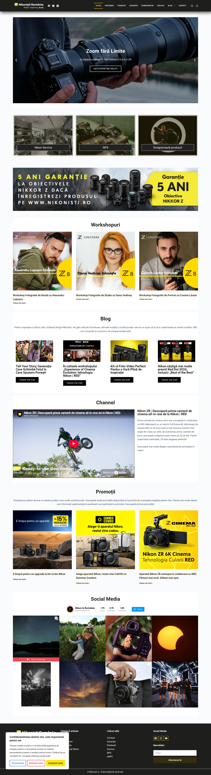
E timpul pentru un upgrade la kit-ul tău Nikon (39, 573)
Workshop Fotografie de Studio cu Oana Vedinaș (104, 295)
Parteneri (109, 6)
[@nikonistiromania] (70, 609)
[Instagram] (53, 6)
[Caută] (192, 6)
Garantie (133, 6)
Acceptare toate (55, 763)
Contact (182, 6)
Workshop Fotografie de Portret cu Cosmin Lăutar (168, 295)
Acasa (98, 6)
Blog (170, 6)
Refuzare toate (36, 763)
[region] (37, 750)
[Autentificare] (197, 6)
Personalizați (18, 763)
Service (160, 6)
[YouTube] (58, 6)
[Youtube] (166, 738)
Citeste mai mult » (20, 303)
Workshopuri (147, 6)
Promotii (122, 6)
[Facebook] (49, 6)
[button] (16, 60)
